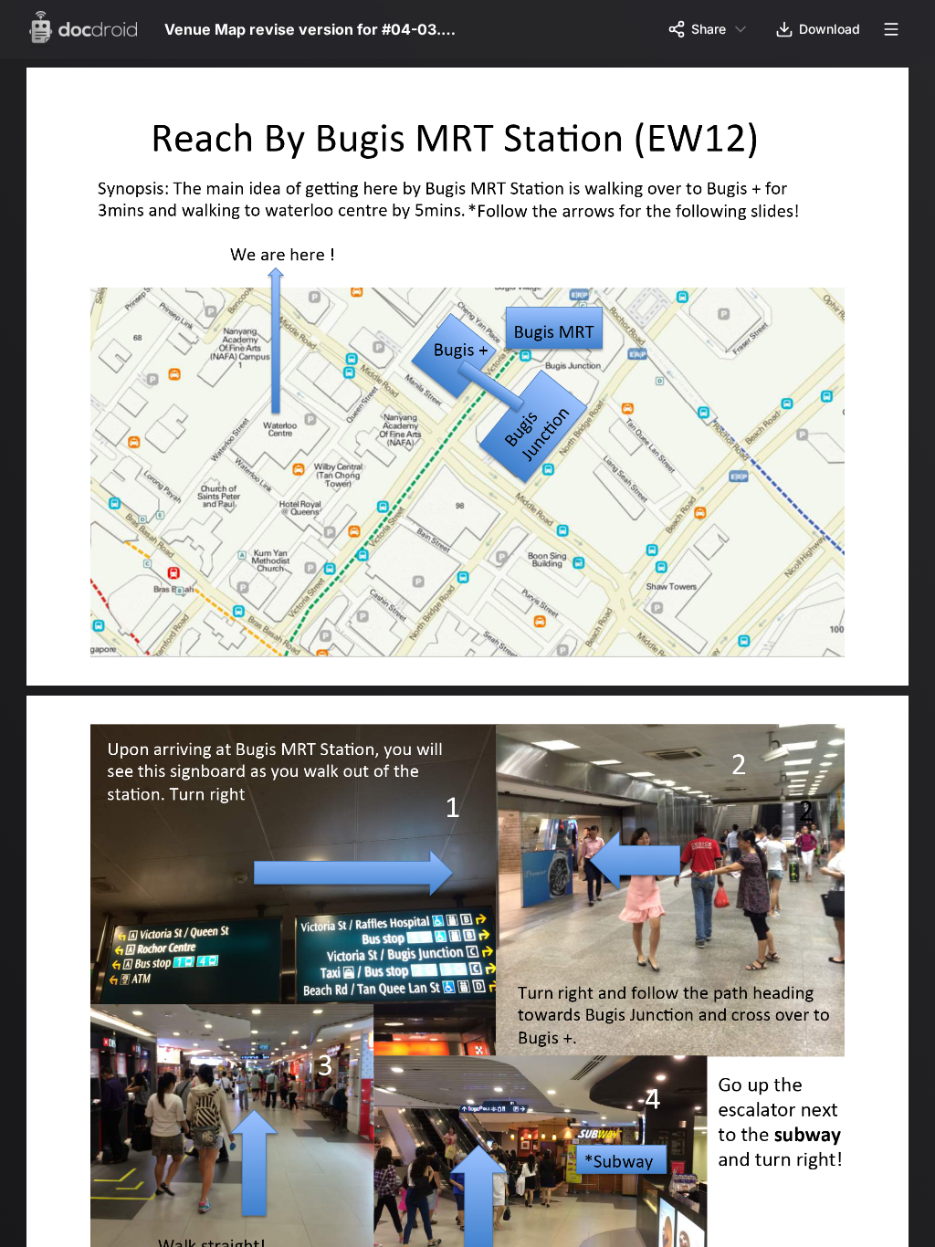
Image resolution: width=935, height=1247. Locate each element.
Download (829, 29)
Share (708, 29)
